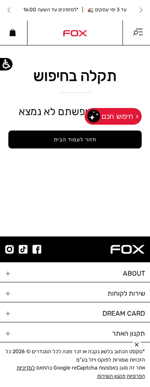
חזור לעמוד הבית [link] (75, 139)
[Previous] (141, 10)
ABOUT (134, 273)
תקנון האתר (128, 333)
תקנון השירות (111, 376)
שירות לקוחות (126, 293)
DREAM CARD (123, 313)
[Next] (9, 10)
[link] (75, 32)
